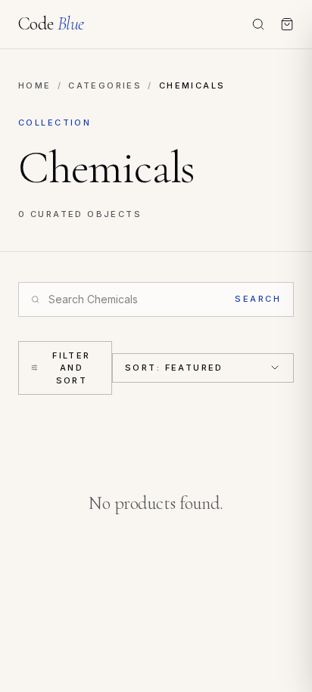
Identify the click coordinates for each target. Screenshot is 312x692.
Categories (105, 85)
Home (34, 85)
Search (258, 298)
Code (51, 24)
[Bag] (287, 24)
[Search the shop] (258, 24)
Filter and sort (71, 368)
